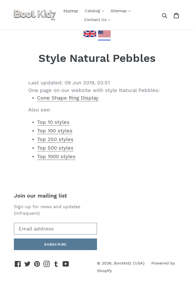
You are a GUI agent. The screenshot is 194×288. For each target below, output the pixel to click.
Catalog (93, 10)
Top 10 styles (53, 122)
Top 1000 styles (56, 156)
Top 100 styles (54, 131)
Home (70, 11)
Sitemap (119, 10)
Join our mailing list (40, 196)
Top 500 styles (55, 148)
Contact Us (96, 19)
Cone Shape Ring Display (68, 98)
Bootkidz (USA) (129, 263)
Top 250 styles (55, 139)
